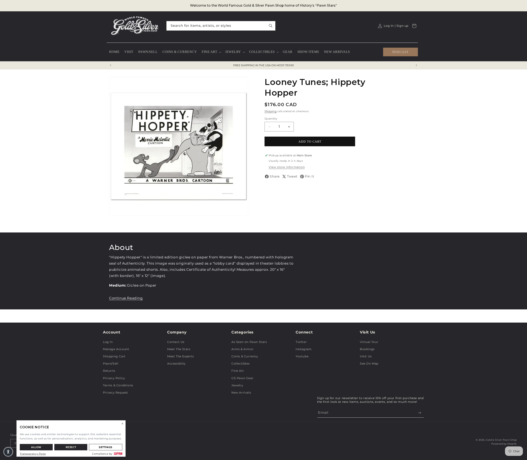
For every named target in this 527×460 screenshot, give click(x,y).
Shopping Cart (114, 356)
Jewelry (237, 385)
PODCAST (400, 51)
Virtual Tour (369, 342)
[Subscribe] (419, 413)
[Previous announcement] (110, 65)
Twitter (301, 342)
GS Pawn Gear (242, 378)
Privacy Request (115, 392)
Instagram (303, 349)
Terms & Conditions (118, 385)
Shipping (271, 111)
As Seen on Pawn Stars (249, 342)
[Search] (270, 25)
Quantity (271, 118)
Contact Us (175, 342)
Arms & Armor (242, 349)
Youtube (302, 356)
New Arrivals (241, 392)
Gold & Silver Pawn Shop (501, 439)
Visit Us (366, 356)
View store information (287, 167)
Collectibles (240, 363)
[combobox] (221, 25)
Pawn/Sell (110, 363)
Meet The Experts (180, 356)
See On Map (369, 363)
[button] (211, 52)
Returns (109, 371)
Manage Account (116, 349)
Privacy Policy (114, 378)
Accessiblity (176, 363)
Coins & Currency (244, 356)
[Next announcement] (416, 65)
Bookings (367, 349)
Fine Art (237, 371)
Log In (108, 342)
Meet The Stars (178, 349)
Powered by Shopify (504, 443)
